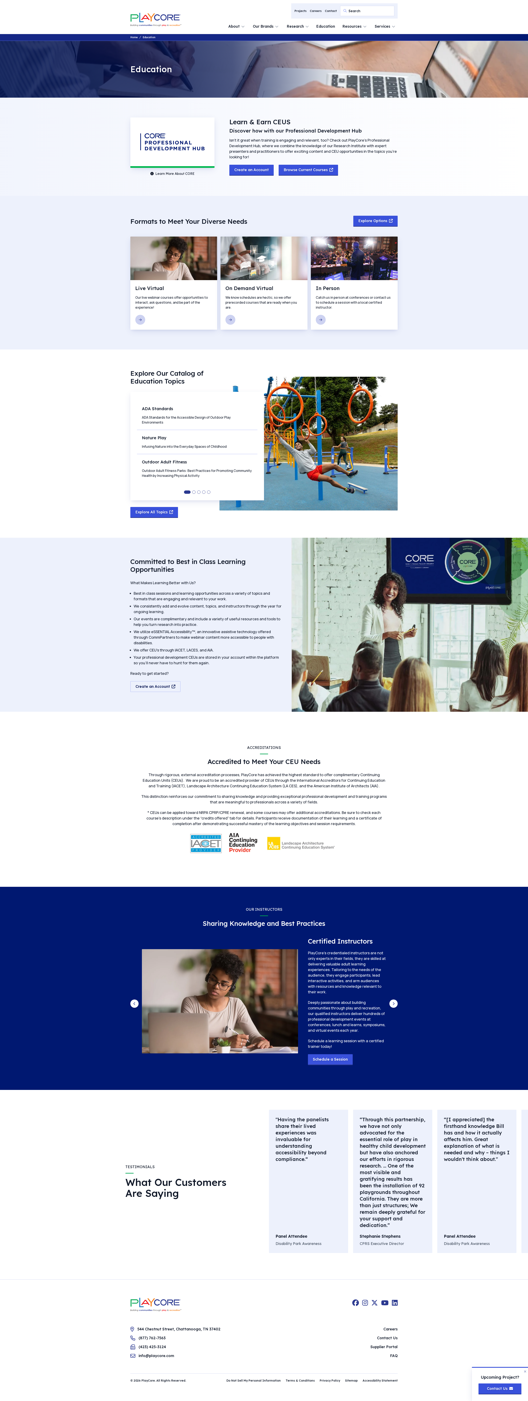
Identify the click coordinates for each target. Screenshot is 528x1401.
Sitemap (351, 1380)
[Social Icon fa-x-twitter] (374, 1304)
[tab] (187, 492)
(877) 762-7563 (152, 1338)
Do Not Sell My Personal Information (253, 1380)
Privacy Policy (330, 1380)
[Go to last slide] (134, 1004)
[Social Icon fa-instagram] (365, 1304)
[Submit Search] (345, 10)
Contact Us (387, 1338)
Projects (300, 11)
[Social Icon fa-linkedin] (395, 1304)
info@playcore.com (156, 1355)
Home (134, 37)
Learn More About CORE (174, 174)
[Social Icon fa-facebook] (355, 1304)
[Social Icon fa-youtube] (385, 1304)
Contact (331, 11)
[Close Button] (525, 1371)
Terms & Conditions (300, 1380)
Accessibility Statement (380, 1380)
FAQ (394, 1355)
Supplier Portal (384, 1346)
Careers (316, 11)
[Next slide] (393, 1004)
